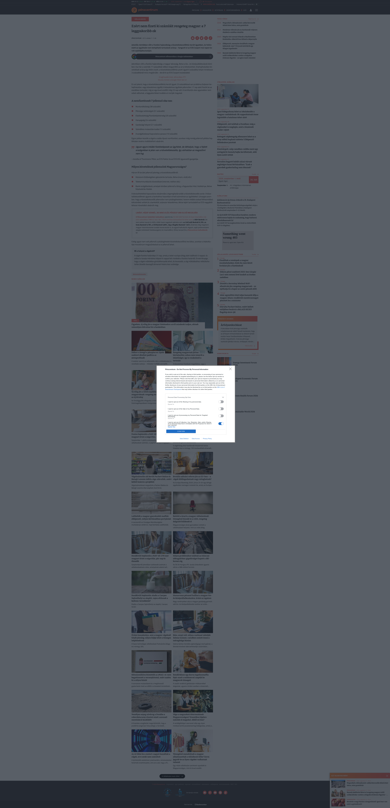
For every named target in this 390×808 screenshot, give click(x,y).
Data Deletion (184, 438)
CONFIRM (181, 431)
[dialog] (196, 404)
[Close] (231, 369)
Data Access (196, 438)
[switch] (221, 401)
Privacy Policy (207, 438)
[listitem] (196, 397)
